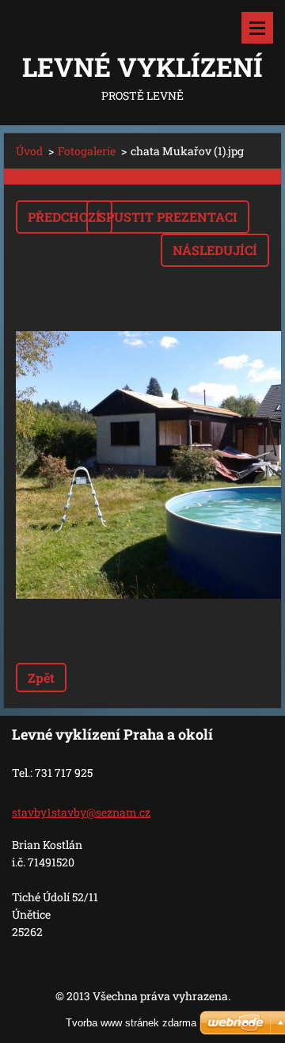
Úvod (29, 150)
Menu (257, 28)
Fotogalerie (87, 150)
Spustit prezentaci (168, 216)
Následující (215, 250)
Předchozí (64, 216)
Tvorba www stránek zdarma (131, 1023)
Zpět (41, 677)
